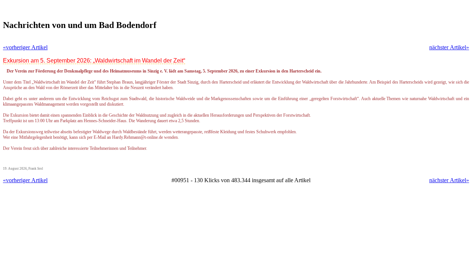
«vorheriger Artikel (25, 47)
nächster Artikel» (449, 47)
